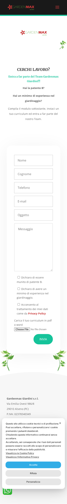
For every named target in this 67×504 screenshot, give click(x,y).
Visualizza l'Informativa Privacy (22, 456)
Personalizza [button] (33, 481)
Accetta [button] (33, 464)
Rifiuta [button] (33, 473)
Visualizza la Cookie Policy (20, 453)
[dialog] (33, 453)
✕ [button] (60, 423)
